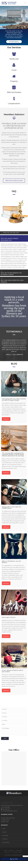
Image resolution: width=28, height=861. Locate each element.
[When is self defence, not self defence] (14, 546)
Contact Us (5, 839)
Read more (6, 419)
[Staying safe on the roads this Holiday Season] (14, 492)
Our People (5, 835)
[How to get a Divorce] (14, 602)
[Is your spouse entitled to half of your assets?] (14, 655)
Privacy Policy (5, 842)
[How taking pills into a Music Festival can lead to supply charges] (14, 384)
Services (4, 832)
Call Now (15, 859)
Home (3, 828)
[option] (14, 347)
